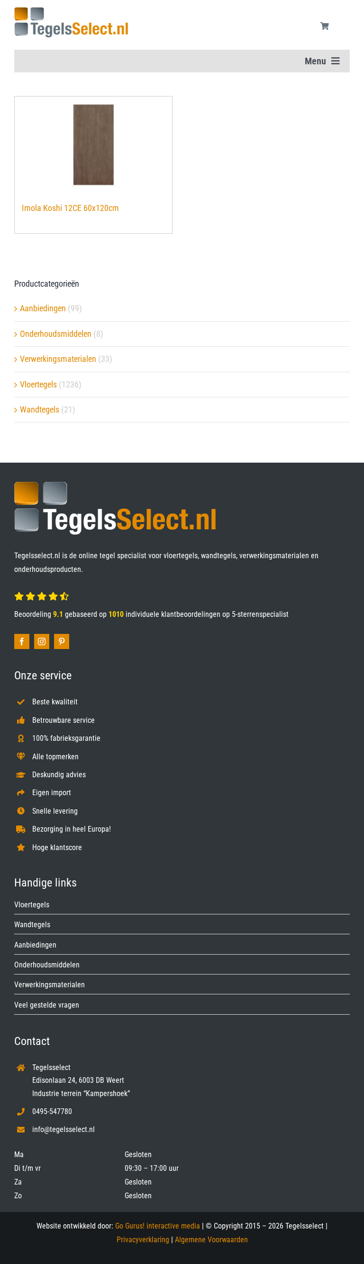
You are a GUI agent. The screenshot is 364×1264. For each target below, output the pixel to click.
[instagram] (41, 641)
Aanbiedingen (43, 308)
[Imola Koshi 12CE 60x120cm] (93, 145)
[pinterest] (61, 641)
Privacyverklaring (143, 1239)
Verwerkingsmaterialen (58, 359)
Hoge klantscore (57, 847)
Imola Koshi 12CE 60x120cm (70, 208)
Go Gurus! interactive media (157, 1225)
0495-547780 (52, 1111)
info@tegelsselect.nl (63, 1129)
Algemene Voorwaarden (211, 1239)
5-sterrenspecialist (260, 614)
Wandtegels (39, 409)
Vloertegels (38, 384)
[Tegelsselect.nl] (71, 11)
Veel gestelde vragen (46, 1005)
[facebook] (21, 641)
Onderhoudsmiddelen (55, 334)
